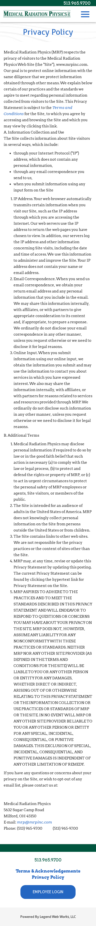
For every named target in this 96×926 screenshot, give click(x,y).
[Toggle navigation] (85, 14)
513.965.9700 (77, 3)
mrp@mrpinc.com (34, 822)
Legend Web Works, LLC (58, 917)
